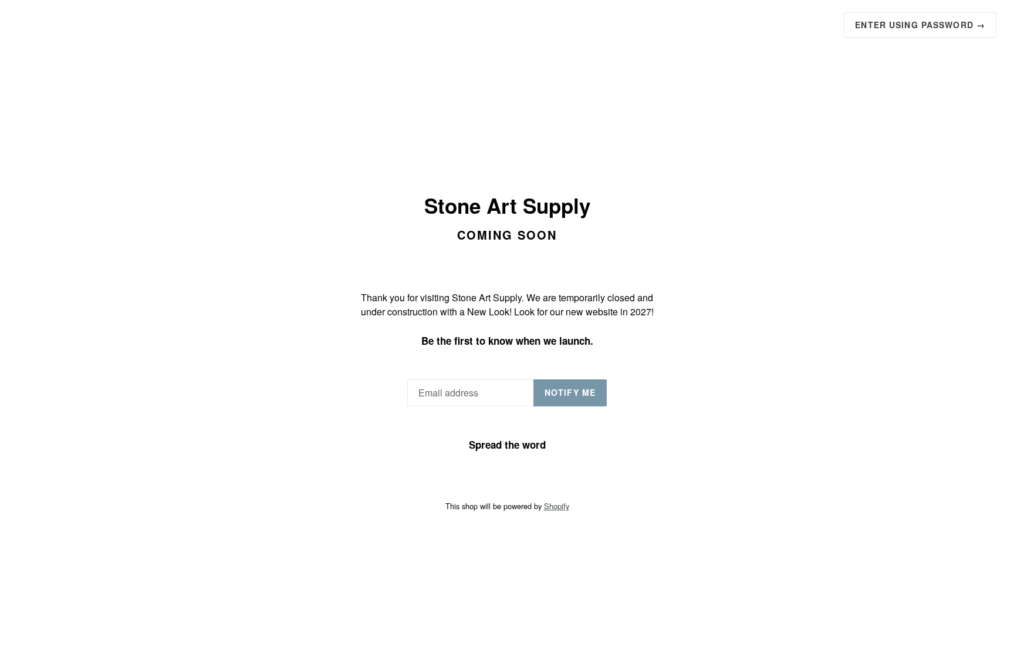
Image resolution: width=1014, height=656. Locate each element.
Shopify (556, 506)
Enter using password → (920, 25)
